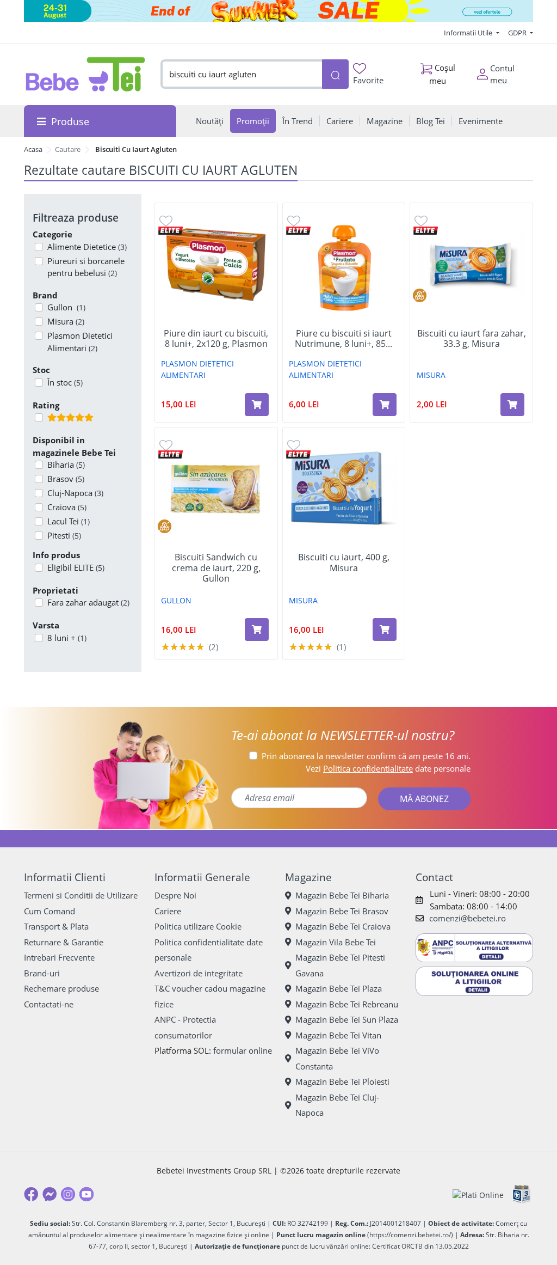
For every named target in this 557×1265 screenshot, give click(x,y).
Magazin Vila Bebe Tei (335, 942)
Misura (65, 321)
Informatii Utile (469, 33)
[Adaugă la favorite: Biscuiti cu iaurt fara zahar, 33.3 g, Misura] (421, 220)
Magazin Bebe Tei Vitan (338, 1035)
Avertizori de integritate (198, 973)
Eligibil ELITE (75, 567)
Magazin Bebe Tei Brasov (341, 911)
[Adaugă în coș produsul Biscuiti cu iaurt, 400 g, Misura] (385, 629)
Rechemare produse (61, 988)
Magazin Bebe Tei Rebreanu (346, 1004)
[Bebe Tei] (85, 74)
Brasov (65, 478)
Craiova (66, 507)
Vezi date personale (388, 768)
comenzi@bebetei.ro (467, 918)
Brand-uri (42, 973)
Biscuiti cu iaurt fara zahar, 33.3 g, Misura (471, 338)
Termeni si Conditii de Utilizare (81, 895)
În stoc (65, 382)
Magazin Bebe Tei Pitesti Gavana (340, 965)
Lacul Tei (68, 521)
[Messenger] (49, 1194)
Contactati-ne (48, 1004)
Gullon (66, 307)
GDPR (518, 33)
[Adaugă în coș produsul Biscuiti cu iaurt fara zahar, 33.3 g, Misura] (512, 404)
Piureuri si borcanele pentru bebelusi (86, 267)
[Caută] (335, 74)
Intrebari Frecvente (59, 957)
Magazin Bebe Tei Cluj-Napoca (337, 1105)
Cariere (167, 911)
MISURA (431, 375)
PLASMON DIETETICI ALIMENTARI (197, 369)
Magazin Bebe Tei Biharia (342, 895)
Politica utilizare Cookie (198, 926)
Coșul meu (442, 73)
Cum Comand (49, 911)
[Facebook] (31, 1194)
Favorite (368, 80)
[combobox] (240, 74)
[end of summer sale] (278, 11)
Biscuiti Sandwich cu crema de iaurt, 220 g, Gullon (216, 568)
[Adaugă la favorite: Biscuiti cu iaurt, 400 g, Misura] (293, 444)
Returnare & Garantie (63, 942)
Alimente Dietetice (87, 246)
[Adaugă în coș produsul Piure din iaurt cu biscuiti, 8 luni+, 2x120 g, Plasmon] (257, 404)
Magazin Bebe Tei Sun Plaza (346, 1019)
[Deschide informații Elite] (170, 229)
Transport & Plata (56, 926)
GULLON (176, 600)
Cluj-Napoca (75, 492)
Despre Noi (175, 895)
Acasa (33, 149)
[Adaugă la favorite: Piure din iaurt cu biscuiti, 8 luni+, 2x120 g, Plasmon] (165, 220)
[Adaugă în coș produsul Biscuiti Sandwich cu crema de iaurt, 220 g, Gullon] (257, 629)
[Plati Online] (478, 1194)
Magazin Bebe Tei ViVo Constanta (337, 1058)
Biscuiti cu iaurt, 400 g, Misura (343, 562)
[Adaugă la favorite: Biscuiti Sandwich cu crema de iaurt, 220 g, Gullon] (165, 444)
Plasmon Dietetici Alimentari (80, 341)
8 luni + (66, 637)
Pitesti (64, 535)
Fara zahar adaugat (88, 602)
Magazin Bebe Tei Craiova (343, 926)
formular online (242, 1050)
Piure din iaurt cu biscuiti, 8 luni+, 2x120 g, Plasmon (216, 338)
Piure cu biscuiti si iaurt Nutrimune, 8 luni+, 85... (343, 338)
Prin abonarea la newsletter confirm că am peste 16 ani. (366, 755)
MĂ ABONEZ (424, 799)
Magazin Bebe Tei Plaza (338, 988)
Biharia (66, 464)
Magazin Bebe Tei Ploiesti (342, 1081)
